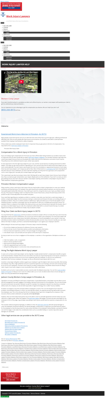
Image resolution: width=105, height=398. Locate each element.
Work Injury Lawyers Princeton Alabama (17, 359)
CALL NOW (11, 7)
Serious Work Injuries (11, 339)
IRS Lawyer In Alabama (11, 334)
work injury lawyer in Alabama (36, 157)
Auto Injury (9, 39)
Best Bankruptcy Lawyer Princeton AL (15, 322)
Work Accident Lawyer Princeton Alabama (54, 352)
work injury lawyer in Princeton (20, 145)
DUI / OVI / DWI (7, 26)
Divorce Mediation (10, 324)
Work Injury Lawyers (18, 16)
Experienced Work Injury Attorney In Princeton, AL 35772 (23, 134)
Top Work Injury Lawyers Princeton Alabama (36, 348)
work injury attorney (43, 304)
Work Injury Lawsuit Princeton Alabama (45, 355)
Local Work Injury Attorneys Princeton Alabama (25, 347)
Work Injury (9, 37)
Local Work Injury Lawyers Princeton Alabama (50, 347)
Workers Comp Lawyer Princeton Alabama (40, 359)
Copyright (4, 393)
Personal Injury (7, 36)
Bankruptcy (6, 31)
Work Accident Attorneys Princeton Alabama (18, 350)
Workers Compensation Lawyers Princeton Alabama (31, 360)
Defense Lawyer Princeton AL (12, 333)
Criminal (5, 27)
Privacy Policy (26, 393)
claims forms (17, 215)
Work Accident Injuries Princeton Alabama (42, 350)
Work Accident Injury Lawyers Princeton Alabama (29, 352)
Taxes (7, 32)
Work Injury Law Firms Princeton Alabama (23, 355)
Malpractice (6, 34)
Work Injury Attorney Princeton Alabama (36, 354)
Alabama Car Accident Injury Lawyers (15, 327)
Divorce (5, 29)
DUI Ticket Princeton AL (11, 321)
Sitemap (43, 393)
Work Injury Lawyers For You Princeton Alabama (29, 357)
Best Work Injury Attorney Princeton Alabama (49, 343)
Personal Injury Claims (11, 331)
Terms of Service (35, 393)
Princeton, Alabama (18, 340)
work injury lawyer (34, 298)
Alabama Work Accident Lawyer (13, 329)
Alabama (9, 343)
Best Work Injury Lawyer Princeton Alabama (36, 345)
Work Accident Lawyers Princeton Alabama (12, 354)
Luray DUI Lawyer (16, 393)
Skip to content (5, 1)
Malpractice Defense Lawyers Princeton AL (16, 326)
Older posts (5, 367)
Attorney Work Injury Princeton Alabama (26, 343)
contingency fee (51, 169)
